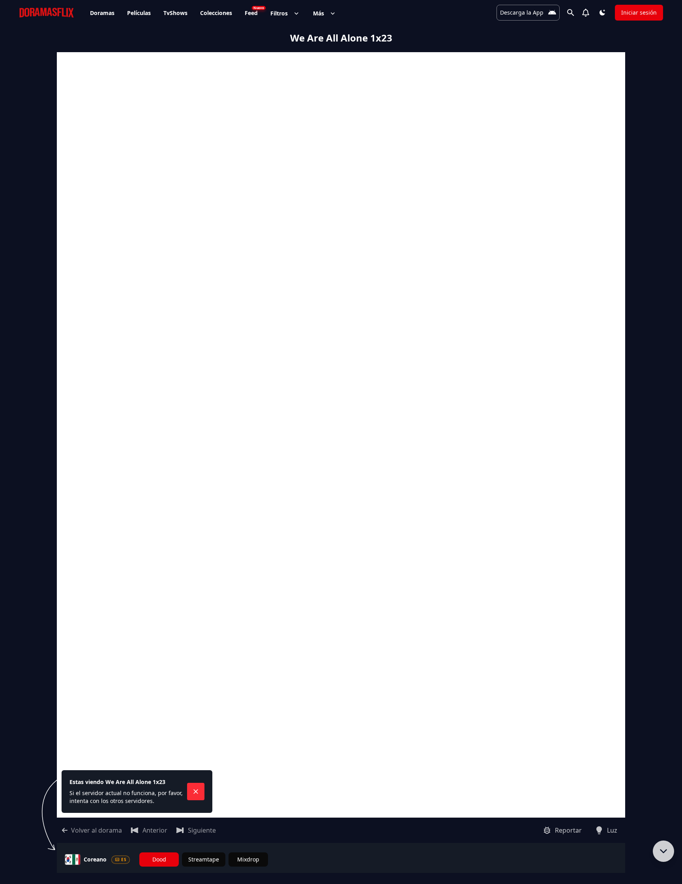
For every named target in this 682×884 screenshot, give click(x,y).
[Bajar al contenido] (663, 851)
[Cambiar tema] (602, 12)
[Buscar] (570, 12)
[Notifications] (586, 13)
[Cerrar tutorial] (195, 791)
